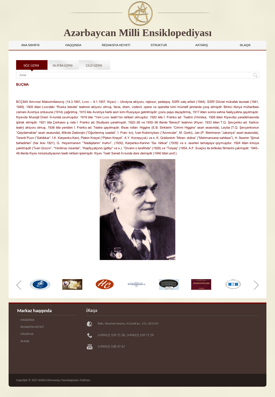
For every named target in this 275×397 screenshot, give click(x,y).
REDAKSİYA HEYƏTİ (116, 45)
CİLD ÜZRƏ (94, 65)
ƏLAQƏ (245, 45)
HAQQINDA (73, 45)
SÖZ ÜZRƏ (31, 65)
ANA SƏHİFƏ (30, 45)
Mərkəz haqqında (34, 311)
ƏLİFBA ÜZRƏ (63, 65)
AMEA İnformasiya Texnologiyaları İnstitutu (64, 380)
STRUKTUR (159, 45)
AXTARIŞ (201, 45)
